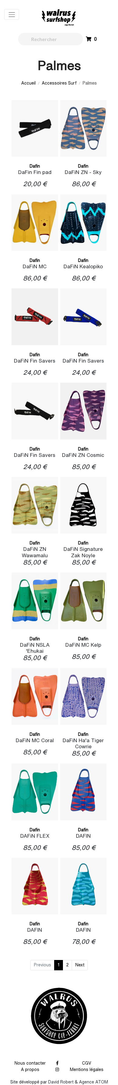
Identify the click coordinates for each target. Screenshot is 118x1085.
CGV (86, 1063)
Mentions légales (86, 1069)
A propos (30, 1069)
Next (79, 965)
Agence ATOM (93, 1082)
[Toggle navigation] (11, 14)
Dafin (35, 166)
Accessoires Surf (59, 83)
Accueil (28, 83)
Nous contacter (30, 1063)
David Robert (61, 1082)
